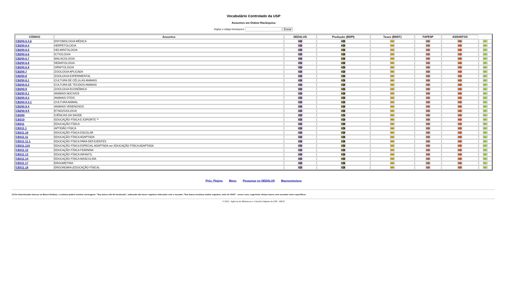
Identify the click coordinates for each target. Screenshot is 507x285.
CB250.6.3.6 (24, 41)
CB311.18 (22, 167)
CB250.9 (21, 89)
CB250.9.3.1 (24, 102)
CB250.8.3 (22, 84)
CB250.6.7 (22, 58)
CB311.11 (22, 137)
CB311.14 (22, 158)
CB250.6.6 (22, 54)
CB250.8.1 (22, 80)
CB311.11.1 (23, 141)
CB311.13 (22, 154)
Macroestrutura (291, 180)
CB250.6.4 (22, 45)
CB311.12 (22, 150)
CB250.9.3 (22, 97)
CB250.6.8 (22, 63)
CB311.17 (22, 163)
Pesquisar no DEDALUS (259, 180)
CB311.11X (23, 145)
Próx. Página (214, 180)
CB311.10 (22, 132)
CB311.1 (21, 128)
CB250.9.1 (22, 93)
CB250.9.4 (22, 106)
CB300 (20, 115)
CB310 (20, 119)
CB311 (20, 123)
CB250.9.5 (22, 110)
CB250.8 (21, 76)
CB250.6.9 (22, 67)
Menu (232, 180)
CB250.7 (21, 71)
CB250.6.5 (22, 49)
